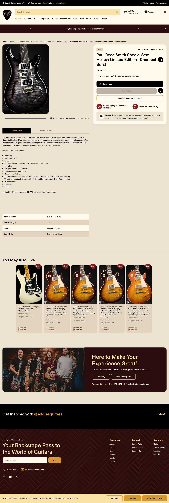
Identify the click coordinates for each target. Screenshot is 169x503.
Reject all (132, 498)
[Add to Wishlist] (160, 90)
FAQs (111, 447)
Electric (18, 18)
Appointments (161, 3)
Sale (82, 18)
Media (145, 3)
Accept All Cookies (155, 498)
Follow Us (162, 413)
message (132, 118)
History (156, 444)
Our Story (101, 377)
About (152, 3)
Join (54, 460)
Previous (31, 28)
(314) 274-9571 (115, 384)
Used (75, 18)
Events (104, 18)
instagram (16, 476)
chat (145, 118)
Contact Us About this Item (130, 98)
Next (137, 28)
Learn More (84, 118)
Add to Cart (127, 91)
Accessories (65, 18)
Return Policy (137, 444)
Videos (112, 454)
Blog (111, 451)
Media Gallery (45, 130)
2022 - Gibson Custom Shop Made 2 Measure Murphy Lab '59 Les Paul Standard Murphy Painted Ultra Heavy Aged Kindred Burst (84, 311)
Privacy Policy (137, 447)
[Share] (160, 59)
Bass (36, 18)
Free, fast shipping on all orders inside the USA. (84, 28)
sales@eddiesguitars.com (139, 384)
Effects (55, 18)
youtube (10, 476)
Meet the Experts (123, 377)
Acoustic (27, 18)
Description (17, 130)
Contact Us (136, 451)
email (139, 118)
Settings (114, 498)
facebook (3, 476)
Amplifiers (44, 18)
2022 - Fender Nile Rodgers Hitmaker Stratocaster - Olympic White (28, 309)
